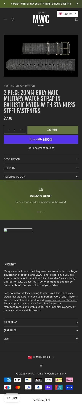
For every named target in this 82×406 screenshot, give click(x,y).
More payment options (41, 147)
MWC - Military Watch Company (19, 86)
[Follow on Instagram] (41, 365)
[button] (67, 14)
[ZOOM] (73, 72)
